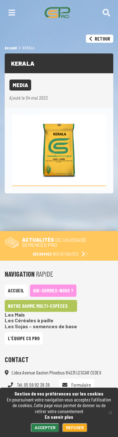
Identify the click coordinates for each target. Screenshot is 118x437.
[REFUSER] (110, 412)
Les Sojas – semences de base (41, 326)
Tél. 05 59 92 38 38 (33, 385)
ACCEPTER (45, 427)
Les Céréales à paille (29, 320)
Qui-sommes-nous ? (53, 290)
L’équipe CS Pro (24, 338)
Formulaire (80, 385)
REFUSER (75, 427)
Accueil (16, 290)
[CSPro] (57, 12)
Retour (102, 38)
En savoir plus (59, 417)
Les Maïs (15, 315)
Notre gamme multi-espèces (38, 306)
